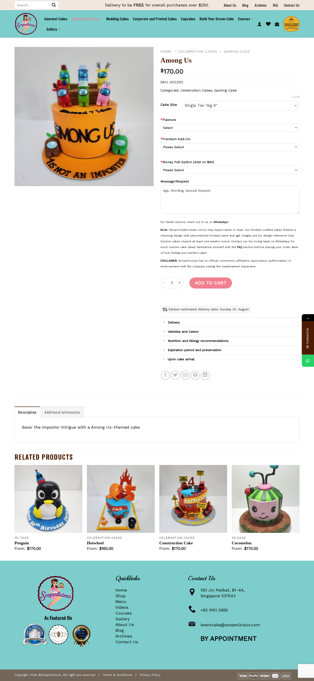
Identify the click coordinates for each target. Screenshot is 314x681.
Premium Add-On (175, 139)
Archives (261, 5)
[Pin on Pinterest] (195, 375)
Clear (295, 96)
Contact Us (292, 5)
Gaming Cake (237, 51)
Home (165, 51)
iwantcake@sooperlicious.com (230, 624)
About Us (230, 5)
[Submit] (54, 5)
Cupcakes (188, 18)
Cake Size (168, 105)
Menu (120, 601)
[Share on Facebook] (165, 375)
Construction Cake (176, 543)
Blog (245, 5)
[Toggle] (164, 322)
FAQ (275, 5)
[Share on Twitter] (175, 375)
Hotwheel (95, 543)
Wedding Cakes (117, 18)
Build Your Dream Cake (217, 18)
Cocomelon (241, 543)
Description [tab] (27, 412)
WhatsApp (221, 222)
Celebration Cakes (85, 18)
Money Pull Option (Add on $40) (187, 162)
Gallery (122, 618)
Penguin (21, 543)
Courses (123, 613)
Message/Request (174, 181)
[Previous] (14, 512)
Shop (120, 595)
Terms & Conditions (117, 675)
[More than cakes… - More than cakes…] (25, 24)
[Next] (299, 512)
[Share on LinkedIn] (205, 375)
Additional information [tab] (62, 412)
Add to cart (210, 283)
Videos (121, 607)
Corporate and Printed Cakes (155, 18)
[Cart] (277, 24)
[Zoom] (21, 179)
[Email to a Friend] (185, 375)
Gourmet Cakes (55, 18)
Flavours (168, 119)
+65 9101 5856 (214, 610)
